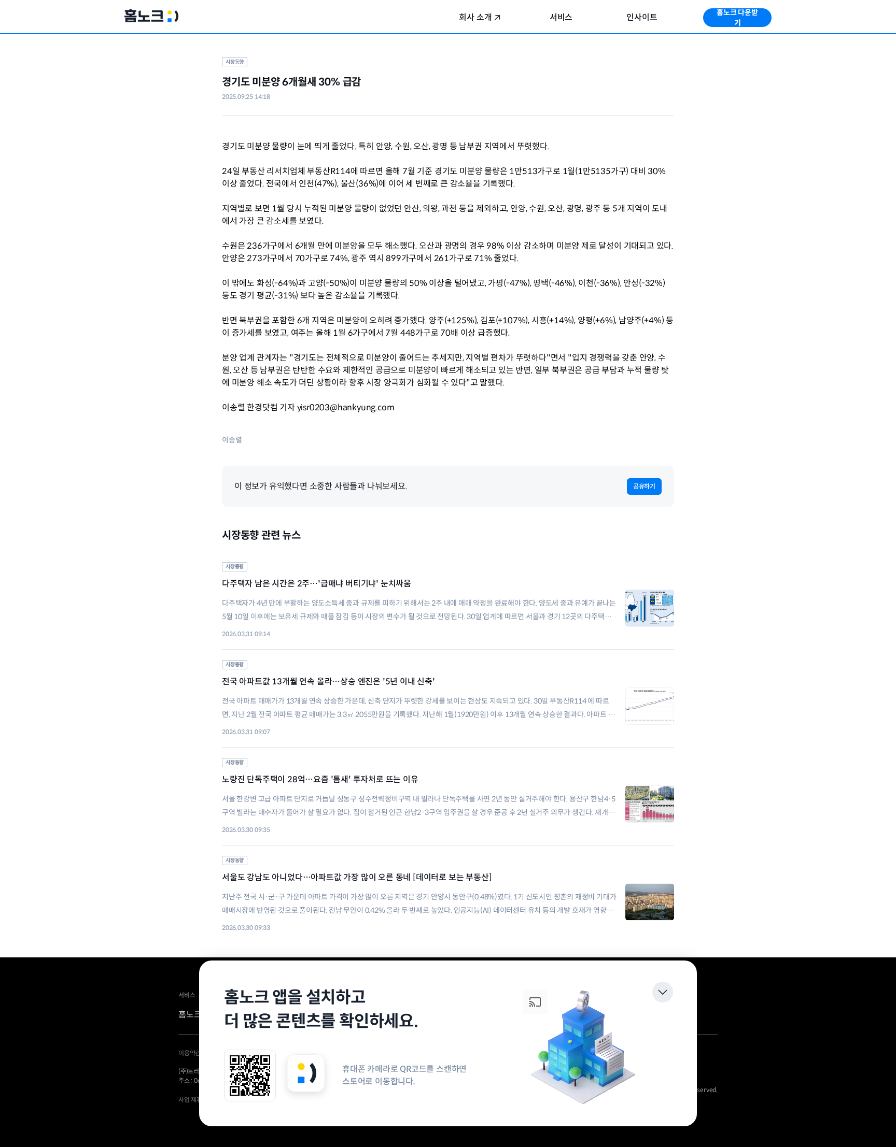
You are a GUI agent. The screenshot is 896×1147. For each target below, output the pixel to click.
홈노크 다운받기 (737, 17)
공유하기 (644, 486)
